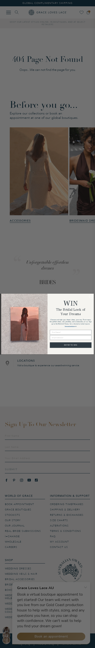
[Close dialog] (91, 296)
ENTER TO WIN (70, 345)
